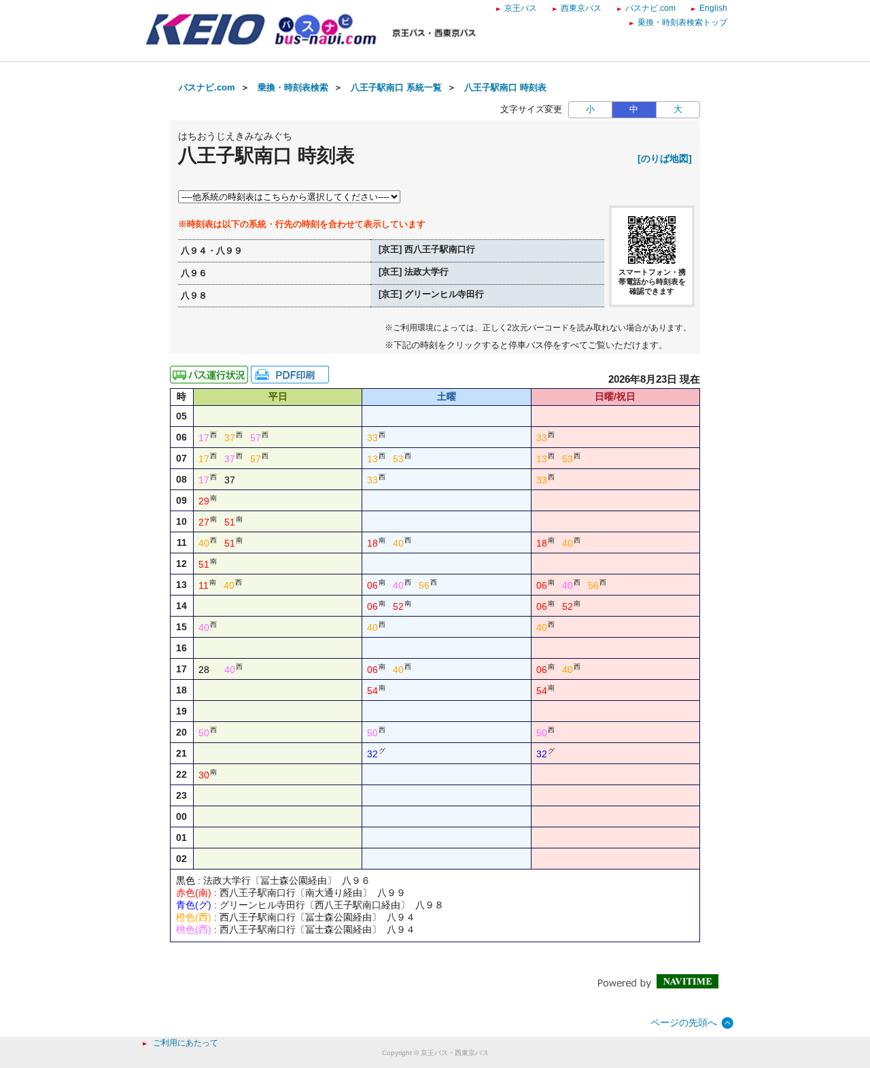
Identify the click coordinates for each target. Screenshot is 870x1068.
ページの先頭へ (683, 1022)
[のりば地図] (665, 158)
